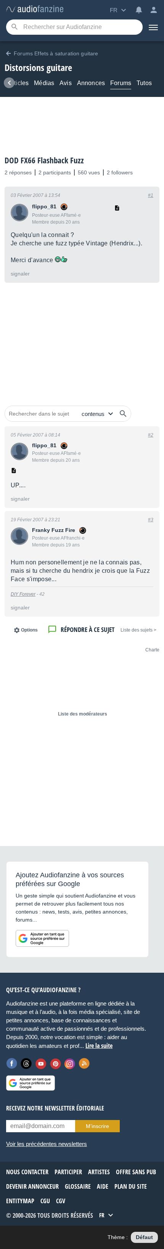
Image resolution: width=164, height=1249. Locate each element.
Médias (44, 83)
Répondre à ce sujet (87, 629)
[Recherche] (14, 27)
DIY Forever (23, 594)
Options (29, 630)
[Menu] (153, 27)
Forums (120, 83)
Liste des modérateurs (82, 714)
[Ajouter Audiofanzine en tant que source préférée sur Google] (42, 938)
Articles (18, 83)
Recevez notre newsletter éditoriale (55, 1108)
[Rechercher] (123, 413)
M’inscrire (97, 1126)
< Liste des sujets (138, 630)
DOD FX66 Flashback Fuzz (44, 160)
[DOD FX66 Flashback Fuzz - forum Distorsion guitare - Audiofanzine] (34, 9)
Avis (65, 83)
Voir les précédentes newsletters (46, 1144)
